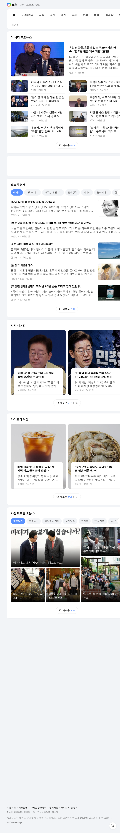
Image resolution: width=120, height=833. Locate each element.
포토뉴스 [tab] (18, 521)
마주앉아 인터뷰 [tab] (53, 192)
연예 (22, 4)
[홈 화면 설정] (112, 825)
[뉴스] (14, 4)
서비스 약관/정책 (69, 807)
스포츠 (30, 4)
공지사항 (53, 807)
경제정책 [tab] (72, 192)
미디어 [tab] (86, 192)
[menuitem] (14, 15)
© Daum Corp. (14, 822)
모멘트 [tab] (84, 521)
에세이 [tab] (16, 192)
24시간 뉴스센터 (38, 807)
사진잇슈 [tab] (70, 521)
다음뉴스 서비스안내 (17, 807)
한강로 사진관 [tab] (52, 521)
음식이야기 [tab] (102, 192)
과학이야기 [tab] (32, 192)
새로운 (69, 145)
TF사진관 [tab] (99, 521)
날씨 (37, 4)
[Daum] (9, 4)
